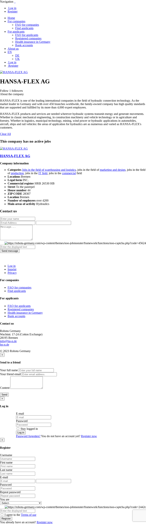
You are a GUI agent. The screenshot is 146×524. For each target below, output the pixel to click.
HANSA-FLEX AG (15, 156)
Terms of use (28, 514)
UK (17, 58)
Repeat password (10, 492)
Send (4, 394)
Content (5, 387)
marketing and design (112, 169)
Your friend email (10, 374)
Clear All (5, 134)
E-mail (20, 413)
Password (22, 421)
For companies (16, 21)
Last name (6, 469)
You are (4, 499)
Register (12, 11)
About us (13, 48)
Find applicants (24, 28)
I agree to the (20, 514)
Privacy (12, 272)
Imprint (12, 269)
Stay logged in (29, 428)
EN (10, 52)
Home (11, 18)
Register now (89, 436)
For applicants (16, 31)
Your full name (9, 370)
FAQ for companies (27, 24)
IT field (42, 173)
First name (6, 462)
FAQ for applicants (26, 35)
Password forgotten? (28, 436)
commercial (69, 173)
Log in (12, 8)
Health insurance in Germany (32, 41)
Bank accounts (24, 45)
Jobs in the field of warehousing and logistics (49, 169)
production (17, 173)
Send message (10, 250)
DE (17, 55)
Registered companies (28, 38)
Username (6, 455)
